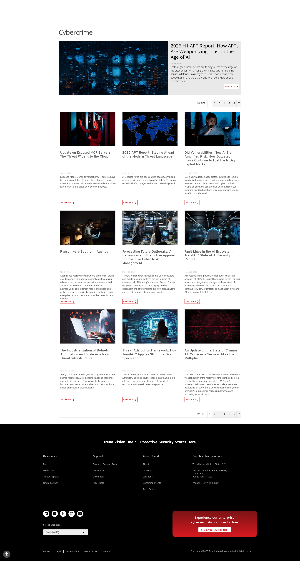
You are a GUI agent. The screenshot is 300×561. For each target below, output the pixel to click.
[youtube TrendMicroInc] (80, 514)
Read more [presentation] (66, 202)
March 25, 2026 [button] (191, 173)
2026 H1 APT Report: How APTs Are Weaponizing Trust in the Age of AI (205, 51)
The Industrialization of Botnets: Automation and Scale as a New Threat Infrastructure (85, 354)
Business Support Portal (105, 464)
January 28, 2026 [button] (191, 371)
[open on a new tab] (63, 514)
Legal (58, 551)
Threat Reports (51, 476)
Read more (230, 86)
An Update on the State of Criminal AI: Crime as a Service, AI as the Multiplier (212, 354)
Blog (45, 464)
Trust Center (149, 489)
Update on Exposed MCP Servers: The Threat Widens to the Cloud (86, 154)
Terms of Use (91, 551)
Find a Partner (50, 482)
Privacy (46, 551)
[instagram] (71, 514)
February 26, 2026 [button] (67, 371)
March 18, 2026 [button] (66, 272)
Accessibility (72, 551)
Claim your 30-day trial (213, 529)
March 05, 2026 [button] (128, 272)
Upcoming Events (152, 482)
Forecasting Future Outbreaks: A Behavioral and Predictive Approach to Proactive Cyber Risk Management (150, 257)
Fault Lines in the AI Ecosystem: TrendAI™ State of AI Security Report (209, 255)
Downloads (99, 476)
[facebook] (55, 514)
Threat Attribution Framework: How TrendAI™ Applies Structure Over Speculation (149, 354)
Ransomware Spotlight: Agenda (84, 251)
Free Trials (98, 482)
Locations (148, 476)
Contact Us (98, 470)
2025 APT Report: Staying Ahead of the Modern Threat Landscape (148, 154)
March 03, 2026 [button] (191, 272)
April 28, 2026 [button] (65, 173)
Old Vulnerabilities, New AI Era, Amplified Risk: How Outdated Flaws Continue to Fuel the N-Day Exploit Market (210, 158)
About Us (147, 464)
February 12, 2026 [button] (129, 371)
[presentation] (87, 129)
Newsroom (48, 470)
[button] (65, 532)
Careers (147, 470)
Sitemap (106, 551)
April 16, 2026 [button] (127, 173)
